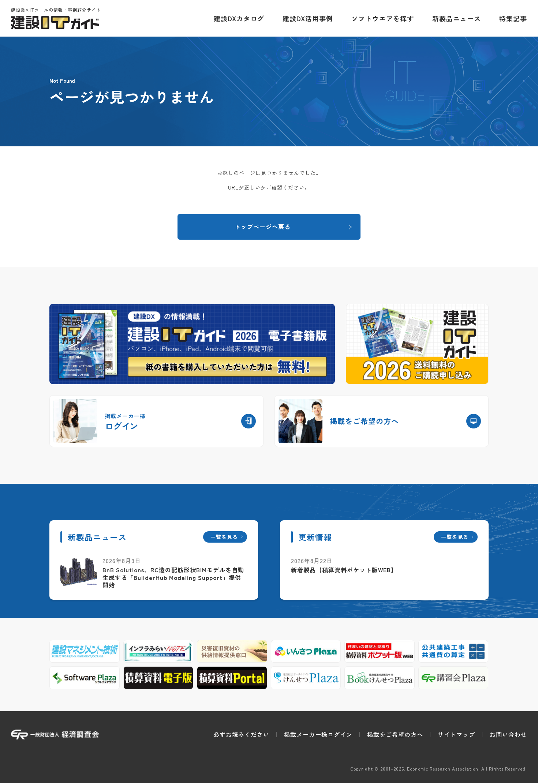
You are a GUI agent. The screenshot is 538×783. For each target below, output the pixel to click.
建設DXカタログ (239, 18)
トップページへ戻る (263, 226)
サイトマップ (456, 734)
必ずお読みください (241, 734)
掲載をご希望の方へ (395, 734)
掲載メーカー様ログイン (318, 734)
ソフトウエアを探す (382, 18)
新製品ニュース (456, 18)
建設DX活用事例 (308, 18)
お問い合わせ (508, 734)
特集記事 (513, 18)
